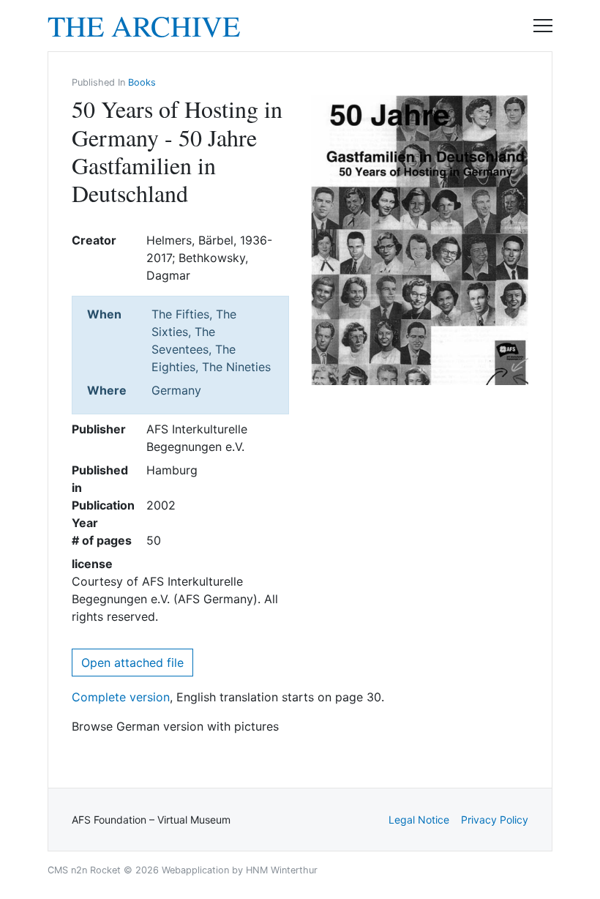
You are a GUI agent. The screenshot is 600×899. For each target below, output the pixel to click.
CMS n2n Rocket (84, 870)
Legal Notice (419, 819)
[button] (542, 25)
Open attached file (132, 662)
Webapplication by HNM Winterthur (240, 870)
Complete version (121, 697)
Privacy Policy (494, 819)
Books (142, 82)
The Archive (144, 25)
